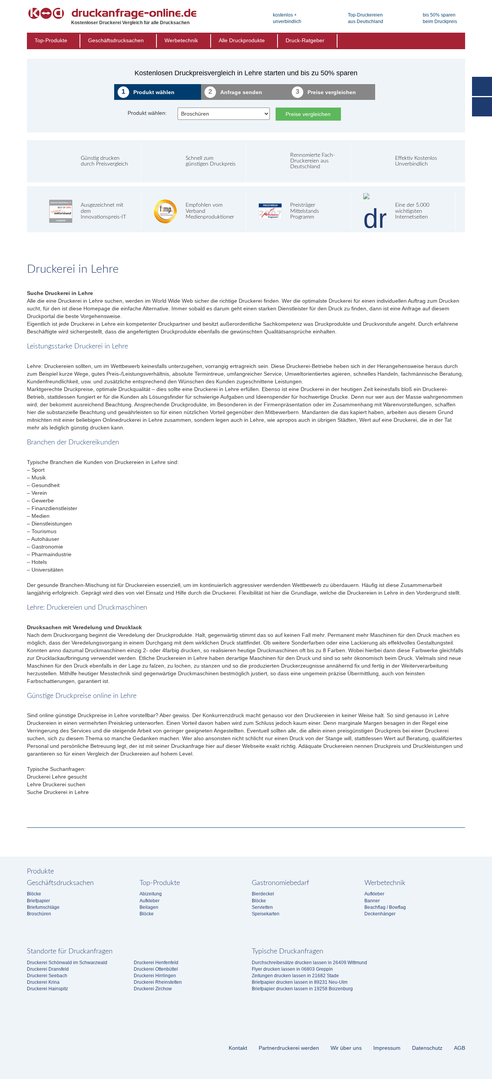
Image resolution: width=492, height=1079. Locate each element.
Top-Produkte (51, 40)
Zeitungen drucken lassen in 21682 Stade (295, 975)
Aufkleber (150, 900)
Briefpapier (38, 900)
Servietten (262, 907)
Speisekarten (265, 914)
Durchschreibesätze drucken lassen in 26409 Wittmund (309, 962)
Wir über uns (346, 1048)
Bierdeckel (263, 894)
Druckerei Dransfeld (48, 969)
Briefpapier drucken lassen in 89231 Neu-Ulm (299, 982)
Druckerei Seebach (47, 975)
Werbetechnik (181, 40)
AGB (459, 1048)
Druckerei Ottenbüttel (156, 969)
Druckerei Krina (43, 982)
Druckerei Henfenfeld (156, 962)
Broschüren (39, 914)
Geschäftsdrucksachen (116, 40)
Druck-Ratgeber (305, 40)
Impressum (387, 1048)
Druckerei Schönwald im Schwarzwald (67, 962)
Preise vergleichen (308, 114)
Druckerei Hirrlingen (155, 975)
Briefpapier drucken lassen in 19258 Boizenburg (302, 988)
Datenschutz (427, 1048)
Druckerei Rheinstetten (158, 982)
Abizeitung (151, 894)
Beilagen (149, 907)
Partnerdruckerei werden (289, 1048)
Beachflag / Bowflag (385, 907)
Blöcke (34, 894)
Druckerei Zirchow (153, 988)
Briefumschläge (43, 907)
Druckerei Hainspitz (47, 988)
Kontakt (238, 1048)
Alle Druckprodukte (242, 40)
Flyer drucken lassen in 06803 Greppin (292, 969)
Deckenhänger (380, 914)
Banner (372, 900)
